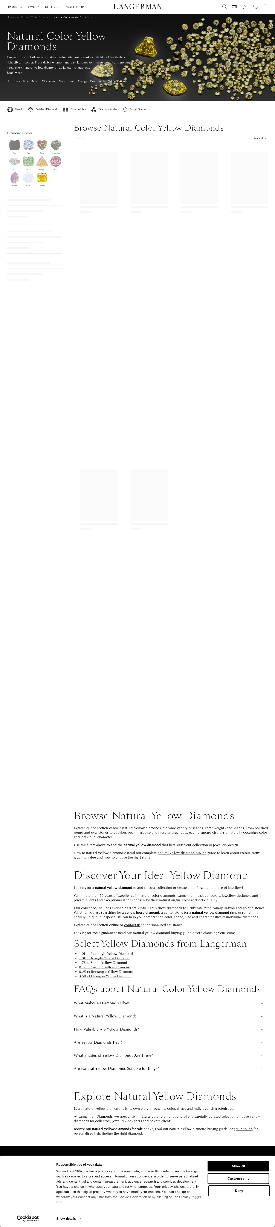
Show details (66, 1218)
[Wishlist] (234, 7)
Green (71, 81)
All (9, 81)
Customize (236, 1178)
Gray (62, 81)
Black (17, 81)
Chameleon (49, 81)
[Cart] (265, 7)
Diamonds (14, 7)
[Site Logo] (137, 6)
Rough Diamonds (140, 109)
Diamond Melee (108, 109)
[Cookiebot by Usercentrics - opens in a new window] (28, 1218)
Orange (82, 81)
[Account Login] (245, 7)
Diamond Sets (78, 109)
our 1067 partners (83, 1171)
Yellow (123, 81)
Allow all (238, 1166)
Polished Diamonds (46, 109)
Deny (239, 1190)
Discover (51, 7)
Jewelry (33, 7)
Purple (102, 81)
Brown (35, 81)
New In (19, 109)
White (112, 81)
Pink (92, 81)
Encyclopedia (74, 7)
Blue (26, 81)
